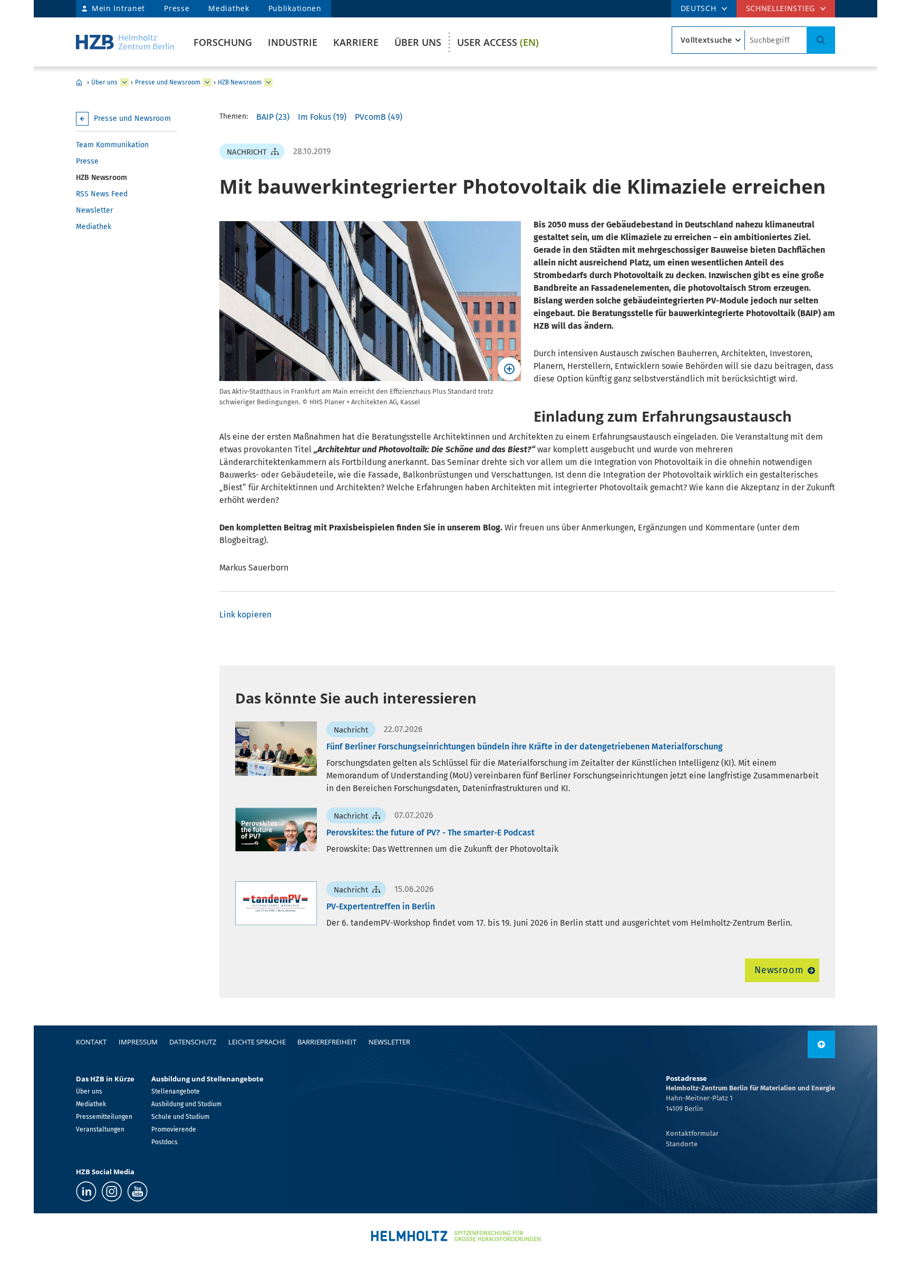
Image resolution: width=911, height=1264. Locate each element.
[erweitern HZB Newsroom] (268, 82)
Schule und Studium (180, 1116)
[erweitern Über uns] (124, 82)
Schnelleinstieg (781, 8)
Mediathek (228, 8)
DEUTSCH (698, 8)
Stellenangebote (175, 1091)
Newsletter (94, 210)
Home (79, 82)
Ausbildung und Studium (186, 1104)
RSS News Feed (102, 193)
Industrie (292, 42)
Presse (176, 8)
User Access (498, 42)
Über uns (417, 42)
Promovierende (173, 1129)
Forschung (222, 42)
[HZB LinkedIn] (86, 1191)
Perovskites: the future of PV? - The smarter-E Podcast (430, 833)
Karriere (356, 42)
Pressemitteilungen (104, 1116)
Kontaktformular (692, 1133)
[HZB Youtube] (137, 1191)
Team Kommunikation (112, 144)
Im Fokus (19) (322, 117)
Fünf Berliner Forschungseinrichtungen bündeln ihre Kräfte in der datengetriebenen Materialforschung (524, 747)
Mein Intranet (118, 8)
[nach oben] (821, 1044)
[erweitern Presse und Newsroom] (207, 82)
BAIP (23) (272, 117)
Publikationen (295, 8)
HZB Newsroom (239, 82)
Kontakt (91, 1042)
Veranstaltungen (100, 1129)
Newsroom (778, 970)
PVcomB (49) (378, 117)
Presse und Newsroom (167, 82)
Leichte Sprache (257, 1042)
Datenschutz (192, 1042)
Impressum (138, 1042)
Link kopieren (245, 615)
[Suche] (821, 40)
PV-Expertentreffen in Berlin (380, 906)
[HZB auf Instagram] (112, 1191)
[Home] (125, 42)
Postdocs (164, 1142)
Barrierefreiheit (326, 1042)
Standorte (681, 1144)
